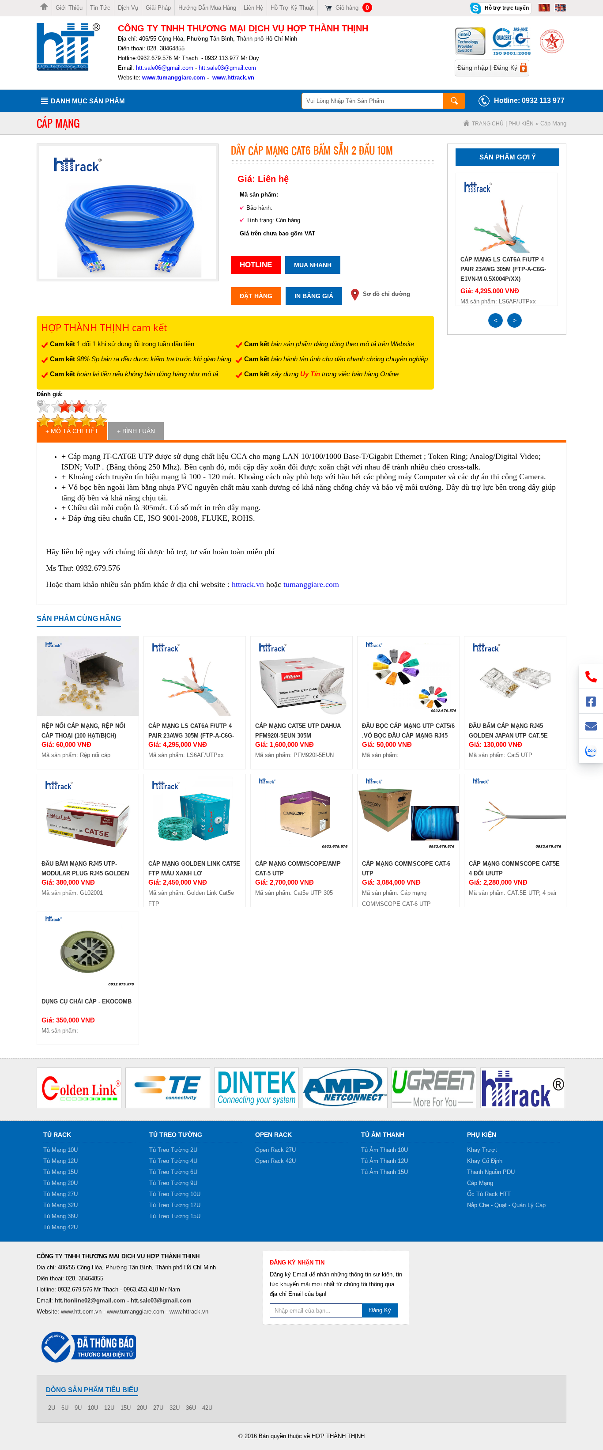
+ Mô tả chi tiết (71, 431)
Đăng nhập (472, 67)
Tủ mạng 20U (60, 1183)
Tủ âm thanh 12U (384, 1161)
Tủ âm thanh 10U (384, 1150)
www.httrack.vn (233, 77)
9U (78, 1408)
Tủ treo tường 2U (173, 1150)
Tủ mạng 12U (60, 1161)
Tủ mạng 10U (60, 1150)
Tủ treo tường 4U (173, 1161)
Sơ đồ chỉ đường (386, 294)
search (454, 101)
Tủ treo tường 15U (174, 1216)
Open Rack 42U (275, 1161)
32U (175, 1408)
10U (93, 1408)
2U (51, 1408)
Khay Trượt (482, 1150)
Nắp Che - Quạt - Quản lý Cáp (506, 1205)
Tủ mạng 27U (60, 1194)
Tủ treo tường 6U (173, 1172)
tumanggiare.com (311, 584)
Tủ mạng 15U (60, 1172)
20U (142, 1408)
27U (158, 1408)
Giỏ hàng (352, 7)
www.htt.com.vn (81, 1311)
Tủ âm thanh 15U (384, 1172)
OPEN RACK (273, 1134)
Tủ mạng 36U (60, 1216)
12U (109, 1408)
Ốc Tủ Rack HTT (489, 1194)
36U (191, 1408)
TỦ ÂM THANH (382, 1134)
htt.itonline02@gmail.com (90, 1300)
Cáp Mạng (480, 1183)
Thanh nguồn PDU (491, 1172)
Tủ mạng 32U (60, 1205)
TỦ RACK (57, 1134)
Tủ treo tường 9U (173, 1183)
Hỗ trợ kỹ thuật (292, 7)
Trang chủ (488, 124)
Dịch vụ (128, 7)
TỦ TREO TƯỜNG (175, 1134)
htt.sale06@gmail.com (164, 67)
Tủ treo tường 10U (174, 1194)
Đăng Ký (505, 67)
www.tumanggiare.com (172, 77)
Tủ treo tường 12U (174, 1205)
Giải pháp (158, 7)
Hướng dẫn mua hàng (207, 7)
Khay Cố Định (484, 1161)
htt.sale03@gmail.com (227, 67)
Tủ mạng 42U (60, 1227)
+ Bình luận (136, 431)
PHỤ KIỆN (521, 124)
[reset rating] (40, 402)
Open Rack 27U (275, 1150)
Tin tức (100, 7)
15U (126, 1408)
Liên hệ (253, 7)
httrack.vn (248, 584)
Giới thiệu (69, 7)
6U (64, 1408)
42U (207, 1408)
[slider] (72, 406)
